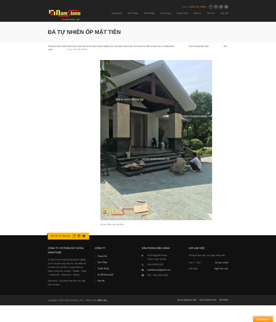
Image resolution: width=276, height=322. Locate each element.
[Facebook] (211, 7)
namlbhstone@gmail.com (159, 270)
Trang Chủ (116, 13)
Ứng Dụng (165, 13)
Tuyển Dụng (103, 268)
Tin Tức (211, 13)
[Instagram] (216, 7)
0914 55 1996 (197, 6)
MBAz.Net (102, 300)
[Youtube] (221, 7)
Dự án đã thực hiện (207, 300)
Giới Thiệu (133, 13)
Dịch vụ (197, 13)
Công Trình (182, 13)
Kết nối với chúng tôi (60, 236)
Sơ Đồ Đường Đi (105, 274)
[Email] (226, 7)
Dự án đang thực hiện (187, 300)
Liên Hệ (224, 13)
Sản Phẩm (149, 13)
